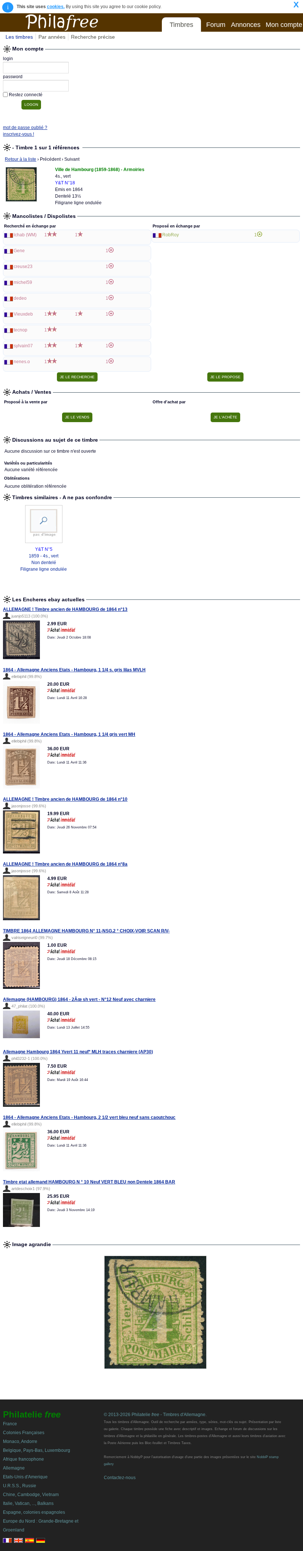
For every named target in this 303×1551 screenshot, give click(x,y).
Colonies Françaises (23, 1432)
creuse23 (23, 266)
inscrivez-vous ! (18, 134)
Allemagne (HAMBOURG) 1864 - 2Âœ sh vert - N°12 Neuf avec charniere (79, 999)
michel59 (23, 282)
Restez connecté (25, 94)
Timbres (181, 24)
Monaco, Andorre (20, 1441)
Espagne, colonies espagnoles (34, 1512)
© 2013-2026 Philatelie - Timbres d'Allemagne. (155, 1414)
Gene (19, 250)
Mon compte (284, 24)
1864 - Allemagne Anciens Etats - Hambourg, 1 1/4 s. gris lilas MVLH (74, 669)
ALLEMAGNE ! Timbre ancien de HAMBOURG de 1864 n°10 (65, 799)
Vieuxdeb (23, 314)
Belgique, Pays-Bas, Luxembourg (36, 1450)
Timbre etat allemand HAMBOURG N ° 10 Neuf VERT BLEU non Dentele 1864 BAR (89, 1182)
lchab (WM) (25, 234)
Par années (51, 37)
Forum (215, 24)
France (10, 1423)
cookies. (56, 6)
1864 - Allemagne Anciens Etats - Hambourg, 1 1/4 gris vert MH (69, 734)
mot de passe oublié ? (25, 127)
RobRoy (170, 234)
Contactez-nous (120, 1477)
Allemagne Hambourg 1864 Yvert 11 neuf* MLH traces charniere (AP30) (78, 1051)
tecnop (20, 330)
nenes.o (22, 361)
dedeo (20, 298)
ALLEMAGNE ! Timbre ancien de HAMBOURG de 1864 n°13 (65, 609)
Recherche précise (93, 37)
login (8, 58)
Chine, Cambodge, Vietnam (31, 1494)
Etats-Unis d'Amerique (25, 1476)
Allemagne (14, 1468)
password (13, 76)
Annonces (246, 24)
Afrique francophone (23, 1459)
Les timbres (19, 37)
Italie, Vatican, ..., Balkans (28, 1503)
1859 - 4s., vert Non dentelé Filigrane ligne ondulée (43, 562)
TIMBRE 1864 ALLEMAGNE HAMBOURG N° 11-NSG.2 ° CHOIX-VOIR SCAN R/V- (86, 930)
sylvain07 (23, 345)
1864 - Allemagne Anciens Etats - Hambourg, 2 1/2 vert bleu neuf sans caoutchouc (89, 1117)
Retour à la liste (20, 159)
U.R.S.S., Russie (19, 1485)
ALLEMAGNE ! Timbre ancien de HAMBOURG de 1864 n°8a (65, 864)
